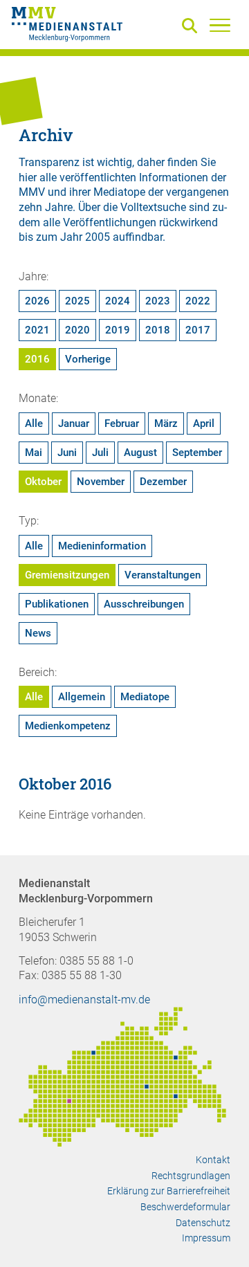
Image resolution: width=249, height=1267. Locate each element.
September (197, 452)
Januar (73, 423)
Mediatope (144, 697)
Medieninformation (102, 546)
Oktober (43, 481)
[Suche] (192, 26)
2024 (117, 301)
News (38, 633)
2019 (117, 330)
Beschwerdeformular (185, 1206)
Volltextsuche (153, 207)
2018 (157, 330)
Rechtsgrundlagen (190, 1175)
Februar (121, 423)
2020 (77, 330)
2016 (37, 359)
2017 (197, 330)
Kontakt (213, 1159)
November (100, 481)
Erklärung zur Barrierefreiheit (168, 1190)
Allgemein (81, 697)
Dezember (163, 481)
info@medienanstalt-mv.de (84, 999)
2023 (157, 301)
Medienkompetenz (68, 726)
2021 (37, 330)
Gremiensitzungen (67, 575)
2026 (37, 301)
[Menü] (220, 25)
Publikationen (57, 604)
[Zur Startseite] (67, 26)
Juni (67, 452)
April (203, 423)
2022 (197, 301)
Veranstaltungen (162, 575)
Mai (33, 452)
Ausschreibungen (144, 604)
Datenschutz (203, 1222)
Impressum (206, 1237)
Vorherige (88, 359)
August (140, 452)
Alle (34, 423)
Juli (100, 452)
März (166, 423)
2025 (77, 301)
